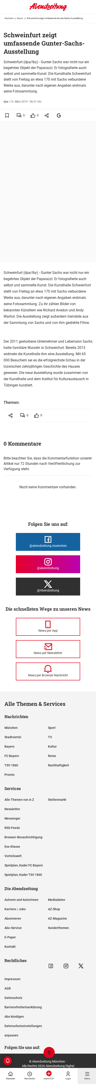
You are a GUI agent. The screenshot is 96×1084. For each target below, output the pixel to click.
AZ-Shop (54, 909)
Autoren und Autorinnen (21, 900)
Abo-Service (13, 928)
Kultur (52, 746)
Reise (52, 756)
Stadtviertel (12, 737)
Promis (9, 774)
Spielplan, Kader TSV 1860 (23, 874)
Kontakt (10, 946)
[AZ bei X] (81, 966)
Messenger (12, 818)
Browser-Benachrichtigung (23, 837)
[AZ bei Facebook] (51, 966)
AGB (7, 988)
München (11, 728)
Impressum (12, 979)
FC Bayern (11, 756)
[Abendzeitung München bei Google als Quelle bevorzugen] (59, 115)
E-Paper (10, 937)
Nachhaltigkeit (58, 765)
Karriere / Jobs (15, 909)
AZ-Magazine (57, 918)
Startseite (8, 18)
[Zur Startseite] (48, 10)
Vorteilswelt (13, 856)
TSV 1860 (11, 765)
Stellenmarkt (57, 799)
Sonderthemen (58, 928)
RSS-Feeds (12, 828)
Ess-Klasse (12, 846)
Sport (52, 728)
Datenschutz (13, 998)
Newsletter (12, 809)
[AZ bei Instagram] (66, 966)
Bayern (20, 18)
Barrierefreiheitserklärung (23, 1007)
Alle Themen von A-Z (19, 799)
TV (50, 737)
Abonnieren (12, 918)
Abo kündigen (14, 1016)
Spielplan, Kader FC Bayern (23, 865)
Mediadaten (56, 900)
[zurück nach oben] (49, 1053)
